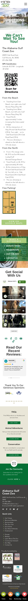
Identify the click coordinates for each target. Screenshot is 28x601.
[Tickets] (3, 594)
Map (10, 599)
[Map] (10, 594)
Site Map (16, 588)
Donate (25, 599)
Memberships (18, 599)
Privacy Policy (12, 588)
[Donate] (24, 594)
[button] (6, 401)
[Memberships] (17, 594)
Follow (22, 281)
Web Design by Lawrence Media (14, 586)
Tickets (3, 599)
